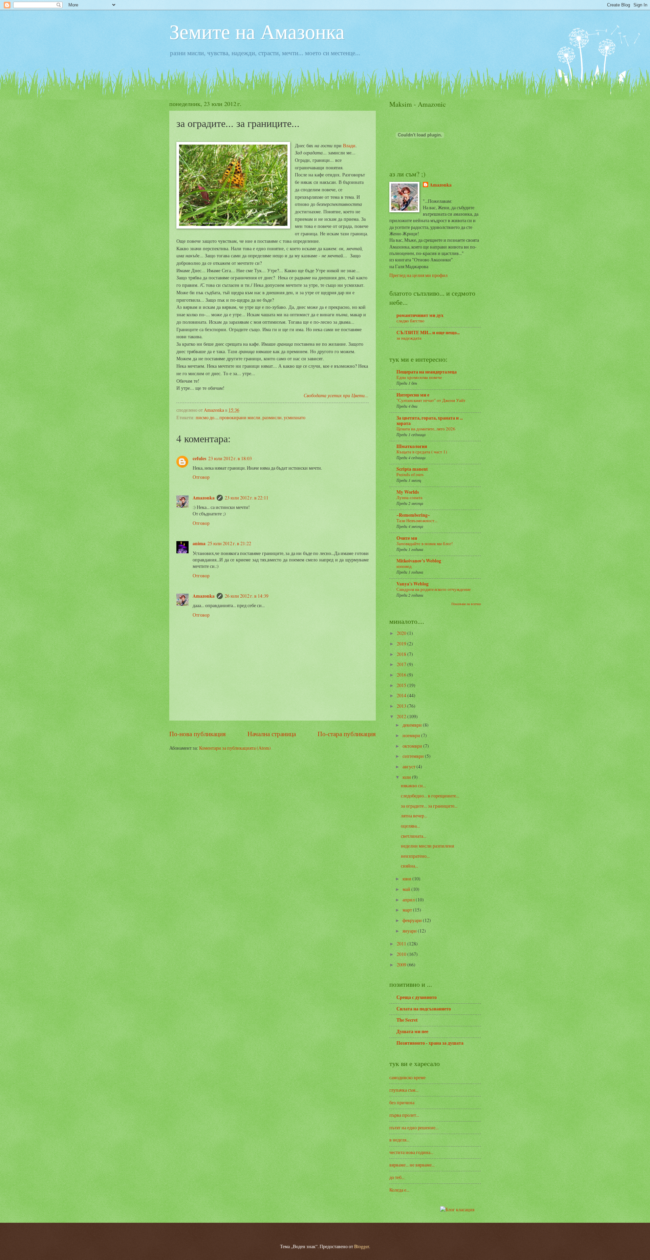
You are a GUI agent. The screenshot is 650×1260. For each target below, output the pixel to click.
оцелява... (410, 826)
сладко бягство (410, 321)
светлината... (413, 836)
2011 (402, 943)
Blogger (361, 1246)
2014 (402, 695)
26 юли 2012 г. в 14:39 (246, 596)
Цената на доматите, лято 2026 (425, 429)
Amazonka (204, 497)
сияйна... (409, 865)
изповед (404, 566)
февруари (413, 920)
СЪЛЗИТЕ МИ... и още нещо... (428, 332)
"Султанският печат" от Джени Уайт (430, 400)
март (408, 909)
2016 (402, 674)
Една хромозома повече (419, 377)
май (407, 889)
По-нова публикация (197, 733)
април (409, 899)
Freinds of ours (410, 474)
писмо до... (206, 417)
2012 (402, 716)
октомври (413, 746)
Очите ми (406, 538)
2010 (402, 954)
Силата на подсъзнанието (423, 1008)
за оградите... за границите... (429, 806)
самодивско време (407, 1077)
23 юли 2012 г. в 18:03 (230, 458)
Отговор (201, 477)
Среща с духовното (416, 997)
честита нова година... (411, 1152)
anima (199, 543)
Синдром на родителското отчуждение (433, 589)
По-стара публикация (347, 733)
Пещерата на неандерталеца (426, 371)
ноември (412, 735)
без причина (401, 1102)
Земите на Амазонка (257, 31)
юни (407, 878)
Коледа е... (399, 1190)
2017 (402, 664)
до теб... (397, 1177)
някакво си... (413, 785)
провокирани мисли (239, 417)
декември (413, 725)
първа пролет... (404, 1115)
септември (414, 756)
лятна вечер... (414, 815)
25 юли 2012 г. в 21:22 (229, 543)
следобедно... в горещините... (430, 795)
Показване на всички (466, 603)
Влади (349, 145)
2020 (402, 633)
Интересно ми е (412, 394)
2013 (402, 706)
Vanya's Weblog (412, 583)
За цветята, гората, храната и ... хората (429, 420)
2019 (402, 643)
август (409, 766)
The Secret (407, 1020)
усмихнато (294, 417)
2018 (402, 654)
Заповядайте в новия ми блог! (424, 543)
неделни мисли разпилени (427, 845)
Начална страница (271, 733)
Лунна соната (409, 497)
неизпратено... (415, 856)
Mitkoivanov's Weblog (418, 560)
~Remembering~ (413, 515)
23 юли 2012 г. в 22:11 (246, 497)
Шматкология (411, 446)
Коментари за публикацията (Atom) (235, 748)
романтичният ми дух (419, 315)
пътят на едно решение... (413, 1127)
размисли (272, 417)
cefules (199, 458)
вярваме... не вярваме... (412, 1164)
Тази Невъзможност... (416, 520)
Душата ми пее (412, 1031)
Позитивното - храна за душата (429, 1043)
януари (410, 930)
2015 (402, 685)
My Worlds (407, 492)
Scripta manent (412, 469)
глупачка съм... (403, 1090)
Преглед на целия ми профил (418, 275)
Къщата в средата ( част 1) (421, 452)
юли (407, 777)
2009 (402, 964)
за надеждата (408, 338)
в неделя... (399, 1139)
